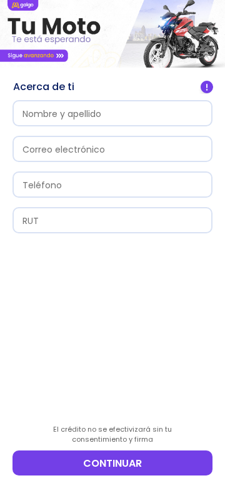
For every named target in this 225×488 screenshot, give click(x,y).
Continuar (112, 463)
